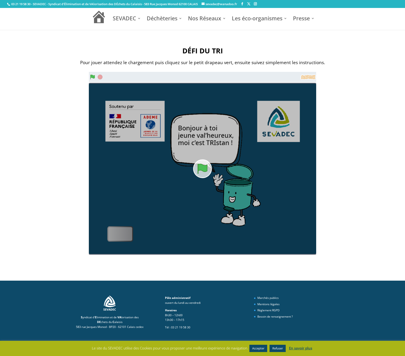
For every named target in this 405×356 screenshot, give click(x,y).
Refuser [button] (277, 348)
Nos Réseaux (204, 19)
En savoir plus (300, 348)
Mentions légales (268, 304)
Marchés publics (268, 298)
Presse (301, 19)
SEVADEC (124, 19)
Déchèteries (162, 19)
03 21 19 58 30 (20, 4)
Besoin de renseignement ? (275, 317)
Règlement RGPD (268, 310)
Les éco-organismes (257, 19)
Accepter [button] (258, 348)
